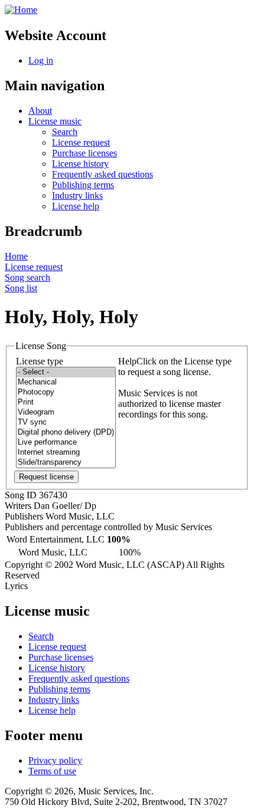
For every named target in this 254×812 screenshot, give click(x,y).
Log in (40, 60)
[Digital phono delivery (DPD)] (66, 433)
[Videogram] (66, 412)
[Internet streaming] (66, 453)
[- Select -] (66, 372)
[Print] (66, 402)
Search (64, 132)
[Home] (21, 10)
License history (80, 164)
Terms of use (52, 771)
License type (39, 361)
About (40, 111)
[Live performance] (66, 443)
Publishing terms (83, 185)
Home (16, 256)
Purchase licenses (84, 153)
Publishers (24, 516)
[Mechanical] (66, 382)
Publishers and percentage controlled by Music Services (108, 527)
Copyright (24, 565)
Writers (18, 506)
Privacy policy (55, 760)
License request (81, 142)
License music (55, 121)
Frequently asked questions (102, 174)
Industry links (77, 195)
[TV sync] (66, 422)
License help (75, 206)
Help (127, 361)
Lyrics (16, 586)
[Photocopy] (66, 392)
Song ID (21, 495)
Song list (21, 288)
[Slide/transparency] (66, 463)
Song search (27, 277)
